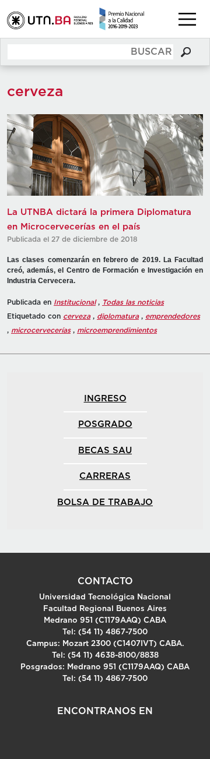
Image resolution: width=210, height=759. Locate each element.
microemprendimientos (117, 330)
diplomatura (118, 316)
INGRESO (105, 398)
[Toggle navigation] (187, 19)
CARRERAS (105, 476)
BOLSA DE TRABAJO (105, 502)
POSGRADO (105, 424)
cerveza (76, 316)
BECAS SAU (105, 450)
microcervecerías (41, 330)
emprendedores (172, 316)
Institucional (75, 302)
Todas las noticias (133, 302)
